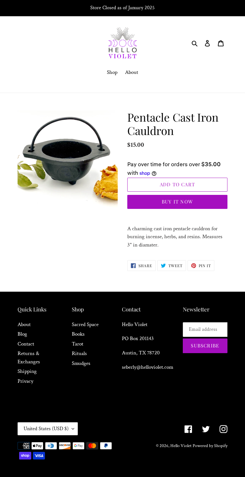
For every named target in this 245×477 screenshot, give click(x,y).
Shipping (27, 371)
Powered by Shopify (210, 446)
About (24, 324)
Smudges (81, 363)
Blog (22, 334)
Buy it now (177, 201)
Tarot (77, 343)
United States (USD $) (46, 428)
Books (78, 334)
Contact (26, 343)
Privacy (25, 381)
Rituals (79, 353)
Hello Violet (180, 446)
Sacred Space (85, 324)
